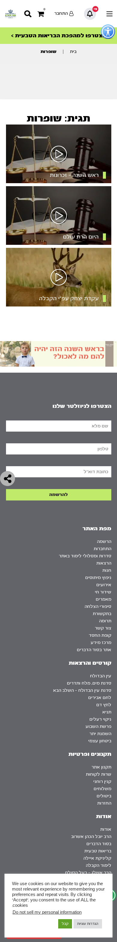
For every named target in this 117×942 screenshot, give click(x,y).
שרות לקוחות (98, 774)
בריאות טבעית (97, 851)
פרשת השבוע (98, 726)
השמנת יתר (100, 733)
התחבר (61, 13)
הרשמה (104, 541)
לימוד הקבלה (98, 865)
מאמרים (103, 599)
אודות (105, 829)
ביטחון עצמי (99, 740)
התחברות (102, 548)
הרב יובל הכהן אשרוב (91, 836)
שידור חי (103, 592)
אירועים (103, 584)
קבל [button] (65, 924)
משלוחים (102, 788)
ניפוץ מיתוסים (98, 577)
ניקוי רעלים (100, 719)
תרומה (105, 620)
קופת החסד (100, 635)
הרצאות (103, 563)
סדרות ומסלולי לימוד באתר (85, 556)
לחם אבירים (99, 697)
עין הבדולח (100, 676)
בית (73, 51)
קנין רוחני (102, 781)
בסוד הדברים (98, 843)
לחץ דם (103, 704)
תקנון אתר (101, 767)
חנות (106, 570)
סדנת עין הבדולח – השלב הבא (82, 690)
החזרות (104, 803)
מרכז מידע (101, 642)
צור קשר (103, 628)
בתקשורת (102, 613)
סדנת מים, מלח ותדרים (89, 683)
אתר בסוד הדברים (94, 649)
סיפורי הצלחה (98, 606)
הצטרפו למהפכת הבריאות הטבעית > (58, 35)
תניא (106, 712)
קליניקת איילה (97, 858)
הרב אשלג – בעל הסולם (88, 872)
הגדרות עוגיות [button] (87, 924)
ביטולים (104, 796)
